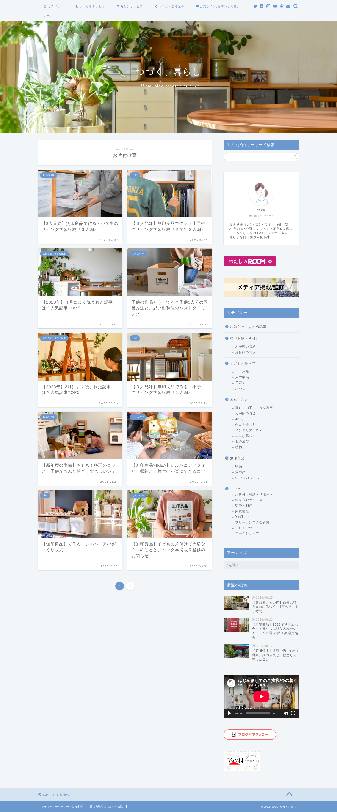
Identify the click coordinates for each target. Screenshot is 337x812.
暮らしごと (239, 399)
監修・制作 (243, 505)
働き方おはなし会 (249, 500)
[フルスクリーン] (293, 713)
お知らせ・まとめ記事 (248, 327)
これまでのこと (247, 528)
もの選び (242, 441)
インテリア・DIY (248, 430)
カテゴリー (56, 6)
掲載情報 (242, 511)
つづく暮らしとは (92, 6)
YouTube (242, 516)
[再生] (229, 713)
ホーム (48, 15)
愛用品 (240, 472)
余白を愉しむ (245, 424)
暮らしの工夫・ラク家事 (254, 408)
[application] (261, 696)
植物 (238, 447)
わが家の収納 (245, 346)
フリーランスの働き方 (252, 522)
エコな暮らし (245, 436)
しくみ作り (243, 371)
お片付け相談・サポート (254, 494)
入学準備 (242, 377)
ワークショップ (247, 533)
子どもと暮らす (243, 363)
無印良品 (237, 458)
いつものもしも (247, 478)
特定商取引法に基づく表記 (106, 806)
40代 (239, 419)
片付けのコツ (245, 352)
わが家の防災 (245, 413)
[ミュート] (286, 713)
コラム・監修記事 (171, 6)
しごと (235, 489)
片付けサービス (132, 6)
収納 (238, 466)
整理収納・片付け (244, 338)
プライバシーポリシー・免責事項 (62, 806)
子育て (240, 383)
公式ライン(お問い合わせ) (219, 6)
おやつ (240, 388)
